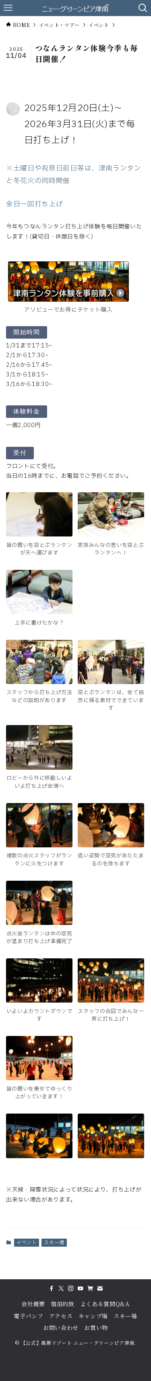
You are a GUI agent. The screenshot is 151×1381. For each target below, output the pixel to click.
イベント (27, 1242)
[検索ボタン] (143, 8)
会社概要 (33, 1304)
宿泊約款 (62, 1304)
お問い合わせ (61, 1327)
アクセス (61, 1316)
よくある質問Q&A (105, 1304)
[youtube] (80, 1288)
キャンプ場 (93, 1316)
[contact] (99, 1288)
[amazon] (90, 1288)
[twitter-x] (61, 1288)
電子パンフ (28, 1316)
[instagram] (70, 1288)
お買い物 (96, 1327)
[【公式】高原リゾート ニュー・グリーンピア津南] (75, 8)
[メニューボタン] (8, 8)
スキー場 (54, 1242)
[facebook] (51, 1288)
